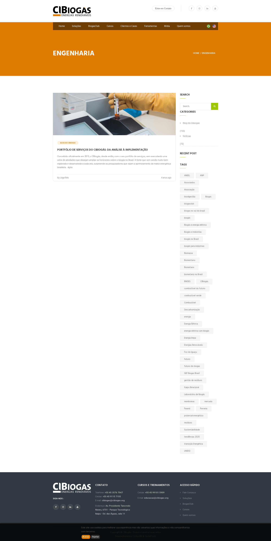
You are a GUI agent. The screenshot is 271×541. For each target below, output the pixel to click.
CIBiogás (204, 281)
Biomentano (189, 260)
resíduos (188, 422)
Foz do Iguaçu (190, 352)
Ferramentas (150, 26)
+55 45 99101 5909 (154, 492)
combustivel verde (192, 295)
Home (62, 26)
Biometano (189, 267)
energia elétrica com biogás (196, 331)
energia (187, 317)
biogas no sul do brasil (194, 211)
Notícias (187, 136)
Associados (189, 182)
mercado (208, 401)
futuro (187, 359)
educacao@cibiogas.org (156, 498)
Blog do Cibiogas (191, 123)
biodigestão (189, 196)
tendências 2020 (192, 437)
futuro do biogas (192, 366)
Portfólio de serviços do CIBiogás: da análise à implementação (102, 150)
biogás (187, 218)
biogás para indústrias (194, 246)
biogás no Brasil (191, 239)
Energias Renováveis (193, 345)
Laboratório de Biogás (194, 394)
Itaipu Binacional (191, 387)
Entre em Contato (163, 8)
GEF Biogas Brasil (192, 373)
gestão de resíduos (193, 380)
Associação (189, 189)
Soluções (76, 26)
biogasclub (189, 204)
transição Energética (193, 444)
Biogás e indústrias (193, 232)
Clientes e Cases (129, 26)
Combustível (190, 302)
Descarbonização (192, 309)
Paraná (187, 408)
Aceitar (86, 537)
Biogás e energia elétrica (195, 225)
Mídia (167, 26)
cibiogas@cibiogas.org (113, 500)
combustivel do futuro (194, 288)
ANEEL (187, 175)
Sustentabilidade (192, 430)
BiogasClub (94, 26)
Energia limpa (190, 338)
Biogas (208, 196)
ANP (202, 175)
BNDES (187, 281)
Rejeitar (95, 537)
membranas (189, 401)
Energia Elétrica (191, 324)
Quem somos (183, 26)
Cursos (110, 26)
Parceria (203, 408)
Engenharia (208, 53)
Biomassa (188, 253)
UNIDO (187, 451)
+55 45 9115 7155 (112, 496)
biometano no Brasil (193, 274)
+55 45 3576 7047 (114, 492)
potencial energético (193, 415)
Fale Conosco (189, 492)
